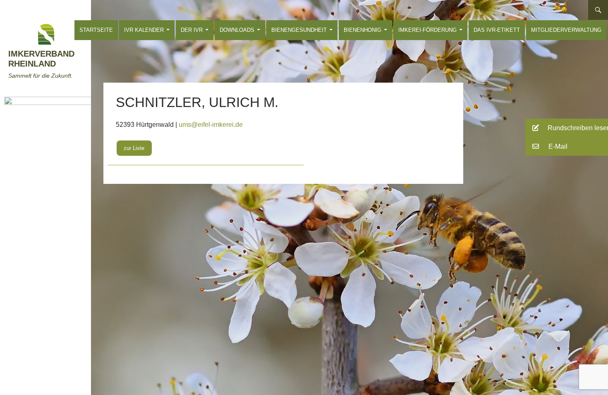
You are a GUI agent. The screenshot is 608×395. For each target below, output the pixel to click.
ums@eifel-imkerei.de (211, 124)
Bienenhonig (362, 30)
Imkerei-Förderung (427, 30)
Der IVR (192, 30)
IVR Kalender (144, 30)
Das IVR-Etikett (497, 30)
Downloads (237, 30)
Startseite (96, 30)
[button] (566, 128)
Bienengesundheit (299, 30)
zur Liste (134, 148)
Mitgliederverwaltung (566, 30)
